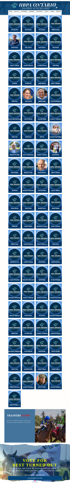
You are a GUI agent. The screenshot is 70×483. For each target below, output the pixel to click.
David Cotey (28, 137)
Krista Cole (15, 137)
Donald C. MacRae (28, 262)
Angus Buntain (42, 83)
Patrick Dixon (55, 155)
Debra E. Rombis (55, 351)
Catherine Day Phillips (55, 137)
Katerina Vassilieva (56, 387)
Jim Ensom (15, 190)
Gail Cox (42, 137)
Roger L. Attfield (14, 65)
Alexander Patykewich (56, 315)
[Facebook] (33, 480)
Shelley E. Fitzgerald (28, 190)
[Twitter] (36, 480)
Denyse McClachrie (15, 280)
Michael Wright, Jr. (15, 405)
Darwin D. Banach (28, 65)
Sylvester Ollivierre (14, 315)
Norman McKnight (56, 280)
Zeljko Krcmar (14, 244)
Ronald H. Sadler (28, 369)
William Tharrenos (15, 387)
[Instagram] (34, 480)
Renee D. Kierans (55, 226)
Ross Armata (28, 29)
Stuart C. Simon (42, 369)
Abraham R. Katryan (42, 226)
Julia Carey (15, 101)
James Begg (55, 65)
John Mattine (42, 262)
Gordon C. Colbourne (55, 119)
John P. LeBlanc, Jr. (42, 244)
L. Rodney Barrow (42, 65)
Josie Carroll (28, 101)
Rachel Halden (55, 208)
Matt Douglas (14, 172)
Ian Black (14, 83)
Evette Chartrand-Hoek (14, 119)
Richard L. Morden (42, 297)
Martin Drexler (42, 172)
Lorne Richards (28, 351)
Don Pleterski (28, 333)
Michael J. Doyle (28, 172)
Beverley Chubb (42, 119)
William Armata (56, 29)
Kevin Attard (14, 47)
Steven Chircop (28, 119)
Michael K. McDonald (28, 280)
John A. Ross (14, 369)
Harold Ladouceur (28, 244)
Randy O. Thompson (28, 387)
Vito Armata (42, 29)
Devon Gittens (14, 208)
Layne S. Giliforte (55, 190)
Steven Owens (28, 315)
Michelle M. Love (14, 262)
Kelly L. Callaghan (55, 83)
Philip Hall (14, 226)
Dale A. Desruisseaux (28, 155)
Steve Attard (42, 47)
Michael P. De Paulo (15, 155)
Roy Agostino (14, 29)
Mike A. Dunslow (55, 172)
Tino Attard (55, 47)
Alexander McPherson (15, 297)
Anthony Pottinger (56, 333)
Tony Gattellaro (42, 190)
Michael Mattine (55, 262)
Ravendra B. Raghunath (14, 351)
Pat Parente (42, 315)
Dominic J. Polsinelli (42, 333)
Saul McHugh (42, 280)
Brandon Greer (42, 208)
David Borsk (28, 83)
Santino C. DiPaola (42, 155)
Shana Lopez (55, 244)
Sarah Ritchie (42, 351)
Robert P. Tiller (42, 387)
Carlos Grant (28, 208)
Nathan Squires (56, 369)
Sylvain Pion (14, 333)
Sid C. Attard (28, 47)
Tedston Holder (28, 226)
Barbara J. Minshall (28, 297)
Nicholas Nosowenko (55, 297)
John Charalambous (55, 101)
